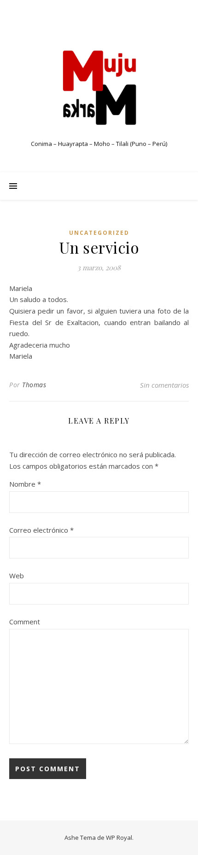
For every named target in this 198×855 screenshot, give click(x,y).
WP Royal (119, 837)
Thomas (34, 384)
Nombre (25, 484)
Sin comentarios (164, 385)
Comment (24, 621)
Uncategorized (99, 233)
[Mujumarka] (99, 87)
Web (16, 575)
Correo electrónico (41, 530)
